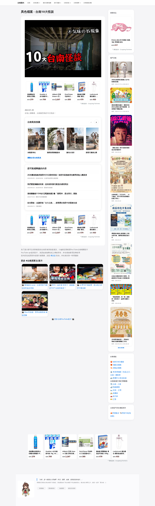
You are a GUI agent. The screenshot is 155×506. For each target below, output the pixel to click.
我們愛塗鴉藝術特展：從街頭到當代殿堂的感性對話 (47, 184)
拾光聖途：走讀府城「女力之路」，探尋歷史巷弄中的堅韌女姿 (52, 203)
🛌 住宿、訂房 (115, 390)
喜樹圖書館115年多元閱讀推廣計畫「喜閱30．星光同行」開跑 (52, 193)
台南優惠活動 (88, 3)
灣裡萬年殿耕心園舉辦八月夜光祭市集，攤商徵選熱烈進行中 (121, 235)
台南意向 (21, 3)
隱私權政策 (52, 488)
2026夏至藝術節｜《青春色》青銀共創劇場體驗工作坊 (121, 340)
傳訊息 (53, 255)
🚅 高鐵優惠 (115, 387)
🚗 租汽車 (114, 396)
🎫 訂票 (113, 399)
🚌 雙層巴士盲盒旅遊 (118, 378)
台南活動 (36, 3)
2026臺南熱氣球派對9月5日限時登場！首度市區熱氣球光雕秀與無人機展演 (57, 175)
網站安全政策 (71, 488)
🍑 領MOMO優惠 (117, 362)
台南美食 (67, 3)
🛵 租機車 (114, 393)
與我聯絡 (41, 488)
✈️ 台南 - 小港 (115, 384)
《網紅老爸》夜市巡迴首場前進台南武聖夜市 (121, 149)
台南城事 (77, 3)
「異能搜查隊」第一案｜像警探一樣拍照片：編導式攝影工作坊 (121, 299)
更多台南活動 (121, 347)
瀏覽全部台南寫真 (34, 158)
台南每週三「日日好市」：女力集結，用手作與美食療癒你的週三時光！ (121, 196)
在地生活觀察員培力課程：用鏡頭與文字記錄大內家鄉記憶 (121, 277)
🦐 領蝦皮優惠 (115, 368)
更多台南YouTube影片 (63, 319)
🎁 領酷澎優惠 (115, 365)
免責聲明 (61, 488)
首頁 (28, 3)
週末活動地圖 (47, 3)
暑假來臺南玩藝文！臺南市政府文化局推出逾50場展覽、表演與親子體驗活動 (121, 107)
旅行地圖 (57, 3)
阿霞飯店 (115, 413)
